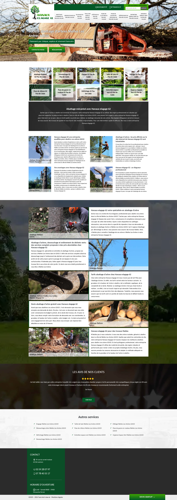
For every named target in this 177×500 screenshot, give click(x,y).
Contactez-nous (38, 50)
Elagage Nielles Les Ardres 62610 (47, 424)
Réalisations (57, 50)
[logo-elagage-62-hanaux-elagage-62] (41, 11)
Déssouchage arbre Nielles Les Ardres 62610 (51, 428)
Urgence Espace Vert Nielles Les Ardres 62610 (128, 435)
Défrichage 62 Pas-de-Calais (123, 16)
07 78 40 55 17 (116, 7)
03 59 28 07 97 (102, 7)
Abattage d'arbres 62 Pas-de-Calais (59, 16)
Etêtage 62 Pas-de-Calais (95, 16)
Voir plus (88, 400)
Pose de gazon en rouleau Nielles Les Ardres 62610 (127, 429)
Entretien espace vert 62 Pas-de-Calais (133, 16)
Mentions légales (57, 497)
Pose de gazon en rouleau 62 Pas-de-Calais (113, 16)
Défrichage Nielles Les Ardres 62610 (48, 435)
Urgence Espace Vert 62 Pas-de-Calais (144, 16)
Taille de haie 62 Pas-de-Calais (87, 16)
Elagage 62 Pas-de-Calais (79, 16)
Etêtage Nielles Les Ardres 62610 (124, 424)
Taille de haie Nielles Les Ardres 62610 (87, 424)
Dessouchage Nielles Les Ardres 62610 (49, 439)
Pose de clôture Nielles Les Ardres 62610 (88, 428)
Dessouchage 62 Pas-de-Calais (70, 16)
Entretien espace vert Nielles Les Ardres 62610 (90, 435)
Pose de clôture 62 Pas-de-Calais (103, 16)
